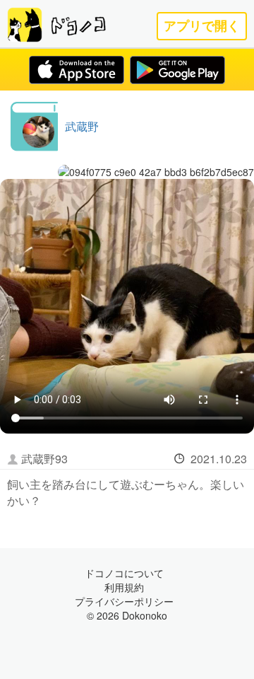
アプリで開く (202, 26)
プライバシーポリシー (124, 601)
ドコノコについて (124, 573)
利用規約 (124, 587)
